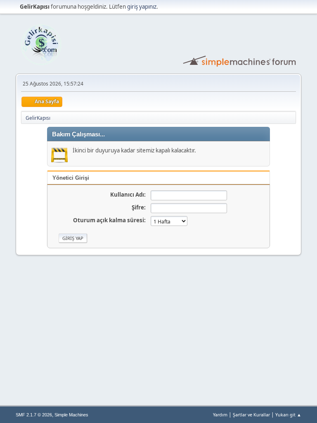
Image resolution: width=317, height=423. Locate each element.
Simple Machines (71, 414)
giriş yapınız (141, 6)
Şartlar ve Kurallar (251, 414)
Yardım (220, 414)
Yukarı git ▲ (288, 414)
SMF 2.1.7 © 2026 (34, 414)
